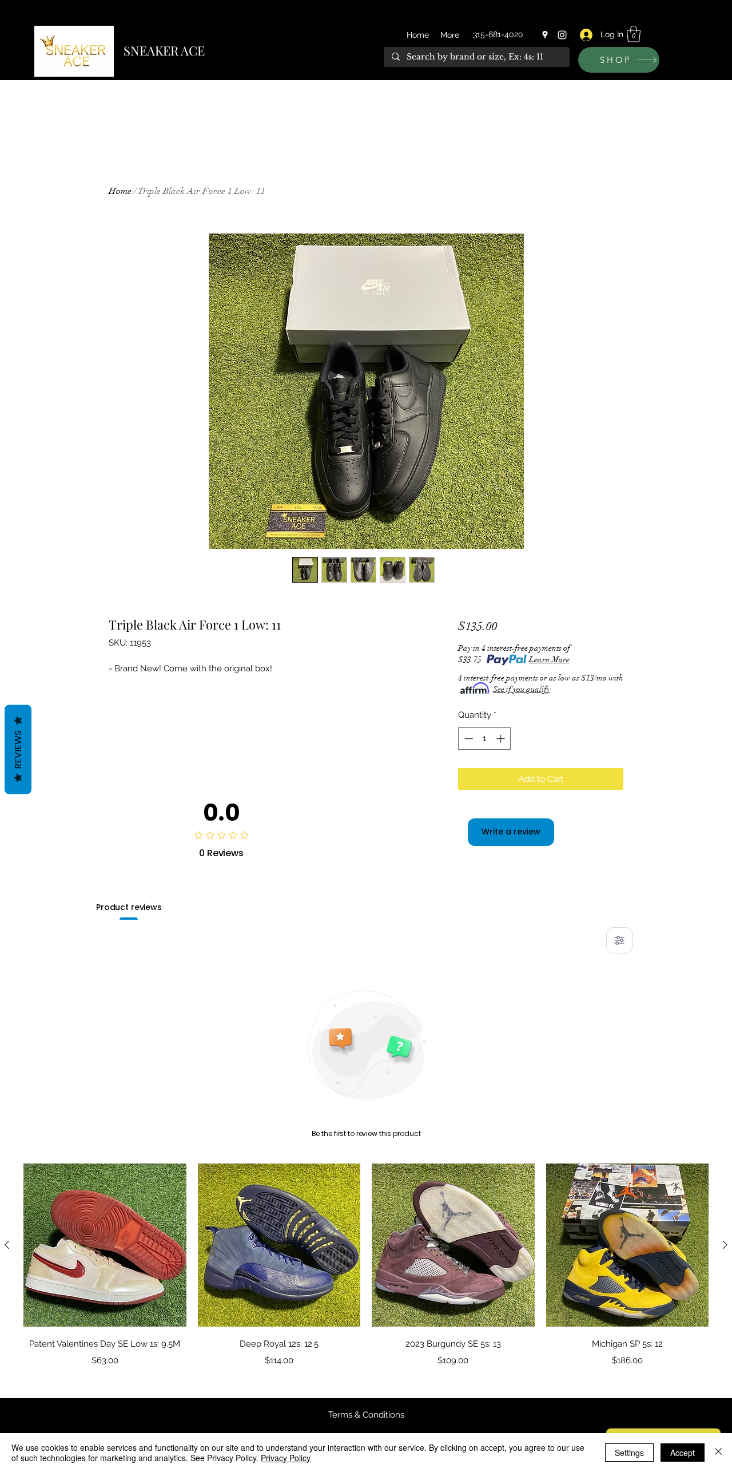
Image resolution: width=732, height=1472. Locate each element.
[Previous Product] (7, 1245)
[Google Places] (545, 35)
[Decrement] (467, 738)
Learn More (549, 659)
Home (120, 191)
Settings (629, 1452)
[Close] (718, 1452)
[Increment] (502, 738)
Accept (682, 1452)
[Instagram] (562, 35)
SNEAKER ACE (164, 50)
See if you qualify (521, 689)
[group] (366, 1265)
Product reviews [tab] (129, 907)
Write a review (511, 831)
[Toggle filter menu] (619, 940)
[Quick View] (104, 1245)
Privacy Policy (286, 1457)
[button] (633, 34)
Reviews (18, 749)
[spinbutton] (484, 738)
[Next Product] (725, 1245)
